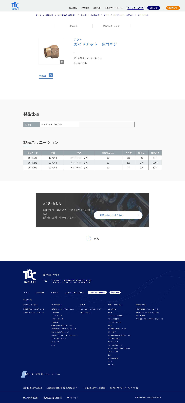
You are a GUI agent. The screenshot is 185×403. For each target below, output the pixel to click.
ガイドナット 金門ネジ (123, 15)
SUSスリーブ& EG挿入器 (115, 315)
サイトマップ (72, 397)
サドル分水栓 (112, 309)
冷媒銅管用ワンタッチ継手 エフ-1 (33, 309)
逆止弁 (110, 355)
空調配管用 (56, 322)
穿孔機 (110, 312)
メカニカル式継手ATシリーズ (60, 332)
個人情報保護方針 (30, 397)
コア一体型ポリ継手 (114, 338)
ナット (106, 15)
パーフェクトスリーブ (114, 322)
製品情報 (73, 8)
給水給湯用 (56, 312)
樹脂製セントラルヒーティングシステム (147, 312)
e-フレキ (54, 345)
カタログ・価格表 (97, 292)
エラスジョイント (113, 342)
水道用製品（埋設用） (67, 15)
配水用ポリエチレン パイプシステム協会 (124, 388)
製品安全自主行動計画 (52, 397)
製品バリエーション (111, 26)
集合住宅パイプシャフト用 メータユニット (64, 335)
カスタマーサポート (113, 8)
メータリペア (55, 342)
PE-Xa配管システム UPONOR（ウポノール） (150, 319)
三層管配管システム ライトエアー (33, 312)
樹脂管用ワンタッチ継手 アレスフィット (63, 329)
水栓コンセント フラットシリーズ (90, 309)
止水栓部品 (95, 15)
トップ (38, 15)
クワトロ (110, 361)
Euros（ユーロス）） (86, 312)
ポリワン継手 (112, 332)
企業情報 (85, 8)
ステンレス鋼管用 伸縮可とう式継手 (119, 348)
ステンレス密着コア (114, 319)
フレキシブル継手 (113, 352)
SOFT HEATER (140, 315)
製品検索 (49, 15)
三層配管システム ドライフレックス (62, 309)
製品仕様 (73, 26)
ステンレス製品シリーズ (115, 345)
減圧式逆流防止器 (113, 358)
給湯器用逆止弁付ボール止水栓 (117, 329)
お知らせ (97, 8)
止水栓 (83, 15)
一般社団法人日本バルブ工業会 (94, 388)
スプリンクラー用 (58, 319)
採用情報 (115, 292)
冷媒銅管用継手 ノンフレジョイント (147, 309)
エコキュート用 (57, 315)
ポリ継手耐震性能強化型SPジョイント (119, 335)
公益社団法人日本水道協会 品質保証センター (63, 388)
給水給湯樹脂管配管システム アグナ (62, 325)
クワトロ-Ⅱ (111, 365)
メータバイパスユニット (58, 338)
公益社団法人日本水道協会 (32, 388)
